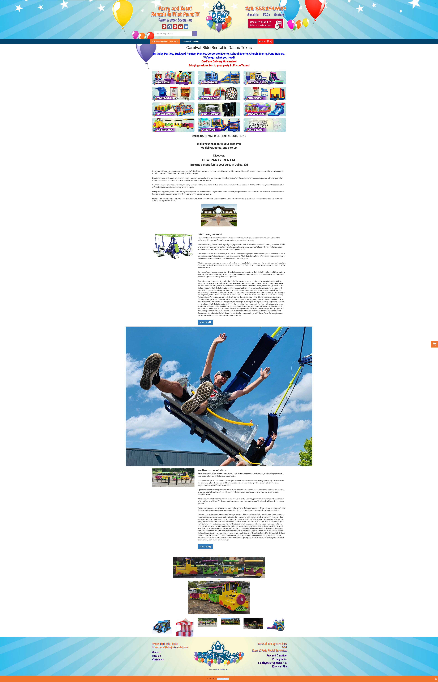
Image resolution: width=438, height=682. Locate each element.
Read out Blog (279, 666)
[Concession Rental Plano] (173, 94)
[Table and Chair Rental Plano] (265, 125)
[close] (436, 679)
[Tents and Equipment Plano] (219, 109)
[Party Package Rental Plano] (265, 94)
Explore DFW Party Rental (164, 41)
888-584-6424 (169, 643)
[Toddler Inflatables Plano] (265, 109)
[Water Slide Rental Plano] (265, 78)
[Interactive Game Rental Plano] (219, 94)
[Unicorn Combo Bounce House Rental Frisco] (276, 624)
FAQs (266, 14)
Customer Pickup (189, 41)
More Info (204, 322)
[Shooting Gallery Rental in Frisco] (162, 626)
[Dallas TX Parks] (219, 215)
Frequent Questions (277, 655)
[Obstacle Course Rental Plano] (173, 109)
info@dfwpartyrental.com (174, 647)
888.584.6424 (271, 8)
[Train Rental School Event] (230, 621)
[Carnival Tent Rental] (184, 627)
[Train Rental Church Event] (207, 622)
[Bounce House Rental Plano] (173, 78)
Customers (158, 659)
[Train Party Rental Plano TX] (173, 125)
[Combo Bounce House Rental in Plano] (219, 78)
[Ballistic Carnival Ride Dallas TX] (173, 246)
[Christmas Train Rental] (253, 623)
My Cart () (265, 41)
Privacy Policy (279, 659)
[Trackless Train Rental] (173, 477)
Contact (279, 14)
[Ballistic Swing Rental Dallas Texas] (219, 396)
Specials (253, 14)
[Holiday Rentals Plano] (219, 125)
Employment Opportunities (272, 663)
